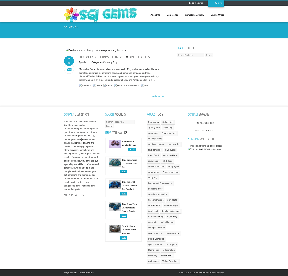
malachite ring (167, 222)
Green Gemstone (156, 200)
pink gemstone (172, 233)
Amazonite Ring (169, 133)
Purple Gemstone (156, 239)
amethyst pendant (156, 144)
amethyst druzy (155, 139)
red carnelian (169, 250)
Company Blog (110, 62)
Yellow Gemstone (170, 261)
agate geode (154, 127)
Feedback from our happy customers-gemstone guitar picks (114, 57)
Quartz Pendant (155, 244)
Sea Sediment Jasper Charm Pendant (129, 230)
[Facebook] (66, 3)
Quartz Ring (153, 250)
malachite (152, 222)
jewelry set (153, 211)
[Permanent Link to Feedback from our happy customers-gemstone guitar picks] (96, 50)
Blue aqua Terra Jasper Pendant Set (129, 163)
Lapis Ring (172, 216)
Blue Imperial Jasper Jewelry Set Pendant (129, 185)
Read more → (157, 96)
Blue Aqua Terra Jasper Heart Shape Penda (130, 207)
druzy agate (173, 166)
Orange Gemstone (156, 228)
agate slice (153, 133)
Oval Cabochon (155, 233)
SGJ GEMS (70, 27)
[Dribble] (71, 3)
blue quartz (170, 150)
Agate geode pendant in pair (129, 143)
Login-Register (196, 3)
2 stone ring (153, 122)
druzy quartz (153, 172)
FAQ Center (70, 273)
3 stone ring (167, 122)
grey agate (172, 200)
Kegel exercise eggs (171, 211)
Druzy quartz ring (170, 172)
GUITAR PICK (154, 205)
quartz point (171, 244)
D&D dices (167, 161)
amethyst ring (174, 144)
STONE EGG (166, 255)
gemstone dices (155, 189)
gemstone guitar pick (157, 194)
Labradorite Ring (156, 216)
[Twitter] (75, 3)
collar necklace (170, 155)
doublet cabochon (156, 166)
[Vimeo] (85, 3)
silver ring (152, 255)
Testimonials (86, 273)
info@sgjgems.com (205, 123)
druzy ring (152, 178)
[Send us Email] (80, 3)
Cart (216, 3)
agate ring (167, 127)
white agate (153, 261)
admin (85, 62)
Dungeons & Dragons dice (160, 183)
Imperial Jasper (171, 205)
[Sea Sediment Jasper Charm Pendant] (124, 224)
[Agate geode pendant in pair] (124, 139)
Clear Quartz (154, 155)
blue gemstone (155, 150)
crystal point (153, 161)
